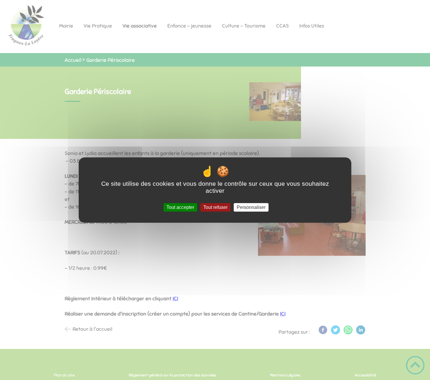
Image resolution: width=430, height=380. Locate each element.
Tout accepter (180, 207)
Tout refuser (215, 207)
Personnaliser (251, 207)
